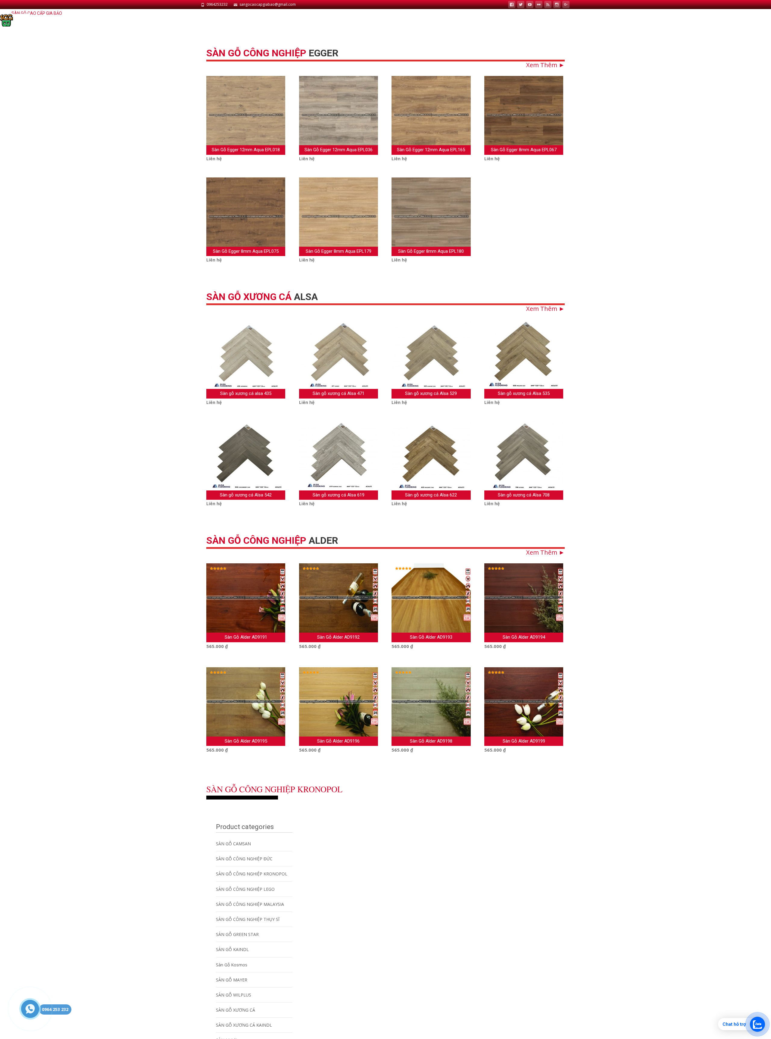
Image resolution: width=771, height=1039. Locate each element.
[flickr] (538, 5)
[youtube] (529, 5)
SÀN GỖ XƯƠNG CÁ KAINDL (244, 1025)
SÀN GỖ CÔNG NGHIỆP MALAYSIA (250, 904)
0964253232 (217, 4)
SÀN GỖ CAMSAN (233, 844)
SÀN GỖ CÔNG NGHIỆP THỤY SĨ (247, 919)
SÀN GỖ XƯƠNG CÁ (235, 1010)
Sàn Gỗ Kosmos (231, 965)
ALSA (262, 296)
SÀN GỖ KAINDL (232, 949)
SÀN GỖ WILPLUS (233, 995)
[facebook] (511, 5)
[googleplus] (566, 5)
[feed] (547, 5)
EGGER (272, 53)
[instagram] (556, 5)
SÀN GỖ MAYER (231, 980)
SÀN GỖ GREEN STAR (237, 934)
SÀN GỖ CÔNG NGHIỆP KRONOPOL (251, 874)
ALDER (272, 540)
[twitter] (520, 5)
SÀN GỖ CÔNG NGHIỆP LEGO (245, 889)
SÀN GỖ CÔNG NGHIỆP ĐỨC (244, 859)
